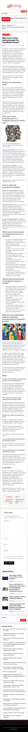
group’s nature (8, 176)
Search (4, 617)
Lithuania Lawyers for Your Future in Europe (13, 712)
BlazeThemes (14, 729)
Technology (6, 34)
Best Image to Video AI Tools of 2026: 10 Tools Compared (16, 577)
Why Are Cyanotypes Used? (9, 671)
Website (6, 550)
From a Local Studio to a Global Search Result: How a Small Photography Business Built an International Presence (17, 588)
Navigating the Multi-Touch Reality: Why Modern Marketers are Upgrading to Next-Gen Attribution (14, 676)
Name (6, 538)
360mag (5, 45)
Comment (7, 520)
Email (5, 544)
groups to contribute (13, 53)
